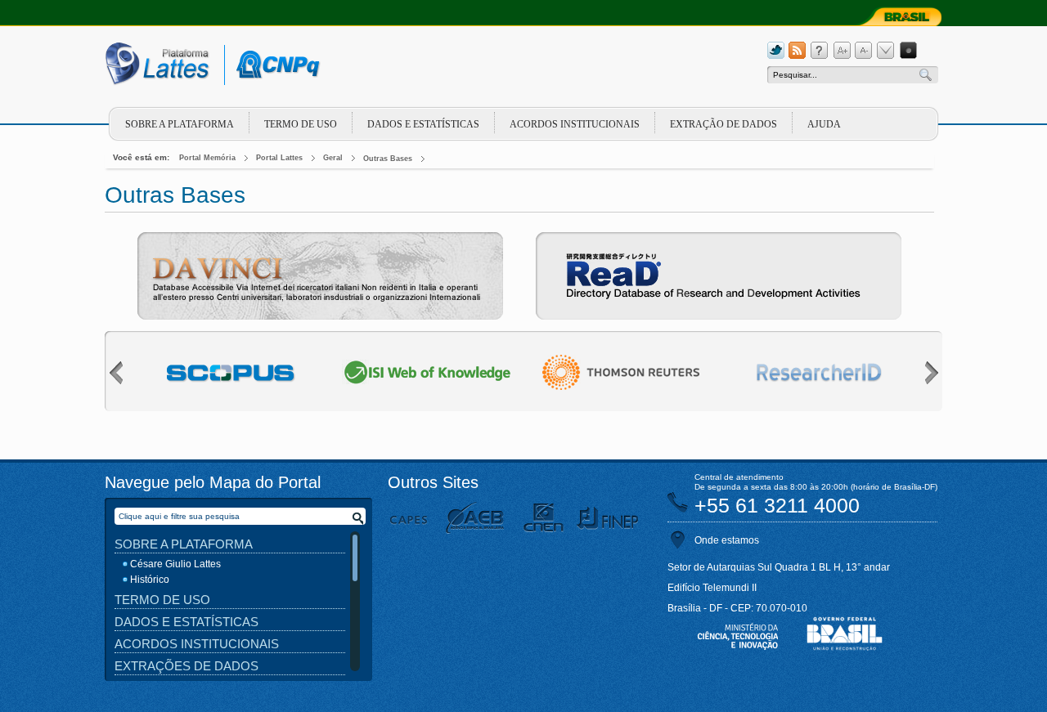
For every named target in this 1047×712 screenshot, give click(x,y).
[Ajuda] (820, 51)
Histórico (149, 579)
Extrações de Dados (186, 666)
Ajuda (824, 124)
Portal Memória (207, 158)
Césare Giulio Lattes (175, 564)
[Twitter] (775, 51)
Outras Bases (387, 158)
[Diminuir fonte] (864, 51)
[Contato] (886, 51)
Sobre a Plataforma (184, 544)
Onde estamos (726, 540)
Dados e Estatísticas (423, 124)
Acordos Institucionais (575, 124)
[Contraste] (908, 51)
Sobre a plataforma (179, 124)
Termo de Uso (300, 124)
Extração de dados (723, 124)
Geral (333, 158)
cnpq (275, 65)
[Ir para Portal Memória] (172, 68)
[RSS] (798, 51)
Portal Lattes (279, 158)
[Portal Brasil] (896, 16)
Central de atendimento (739, 476)
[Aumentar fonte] (842, 51)
